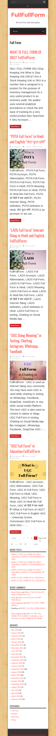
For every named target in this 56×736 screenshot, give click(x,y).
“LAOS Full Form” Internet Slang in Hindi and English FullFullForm (27, 235)
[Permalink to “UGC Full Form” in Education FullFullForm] (28, 479)
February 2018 (16, 699)
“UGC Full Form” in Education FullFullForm (25, 448)
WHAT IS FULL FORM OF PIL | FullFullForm (28, 581)
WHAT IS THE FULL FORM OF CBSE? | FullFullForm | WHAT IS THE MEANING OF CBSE (27, 572)
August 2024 (16, 633)
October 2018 (16, 681)
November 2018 (17, 678)
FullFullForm (28, 15)
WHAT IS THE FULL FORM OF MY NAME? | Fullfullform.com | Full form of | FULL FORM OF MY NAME (27, 616)
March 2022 (15, 639)
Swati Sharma (16, 592)
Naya (13, 598)
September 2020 (17, 660)
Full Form (14, 711)
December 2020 (17, 657)
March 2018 (15, 696)
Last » (36, 544)
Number (14, 714)
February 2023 (16, 636)
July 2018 (15, 690)
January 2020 (16, 666)
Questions (15, 717)
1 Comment (27, 146)
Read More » (15, 126)
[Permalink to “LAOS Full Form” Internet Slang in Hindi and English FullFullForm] (28, 269)
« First (13, 538)
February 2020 (16, 663)
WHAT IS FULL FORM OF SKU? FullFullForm (26, 54)
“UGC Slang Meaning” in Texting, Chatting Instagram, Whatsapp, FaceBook (25, 343)
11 (12, 544)
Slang (13, 720)
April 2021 (15, 654)
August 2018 (16, 687)
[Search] (44, 2)
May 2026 (15, 630)
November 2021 (17, 648)
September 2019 (17, 669)
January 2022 (16, 642)
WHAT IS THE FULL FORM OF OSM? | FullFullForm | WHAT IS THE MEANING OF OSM (27, 557)
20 (20, 544)
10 (40, 541)
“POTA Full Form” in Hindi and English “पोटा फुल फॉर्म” (28, 139)
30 (25, 544)
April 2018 (15, 693)
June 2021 (15, 651)
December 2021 (17, 645)
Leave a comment (29, 62)
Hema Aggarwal (16, 62)
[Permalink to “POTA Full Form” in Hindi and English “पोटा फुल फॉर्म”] (28, 168)
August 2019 (16, 672)
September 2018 (17, 684)
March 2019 (15, 675)
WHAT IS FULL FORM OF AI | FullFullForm (27, 578)
